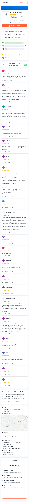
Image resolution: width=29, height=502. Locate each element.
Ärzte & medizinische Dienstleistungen (11, 436)
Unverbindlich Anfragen (13, 401)
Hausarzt (23, 436)
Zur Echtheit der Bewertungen (17, 20)
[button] (14, 422)
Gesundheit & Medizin (7, 435)
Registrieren (22, 2)
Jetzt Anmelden (14, 497)
